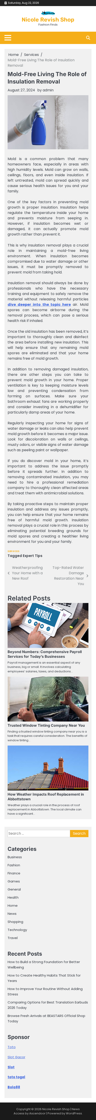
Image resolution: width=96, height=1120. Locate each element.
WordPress (74, 1113)
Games (14, 881)
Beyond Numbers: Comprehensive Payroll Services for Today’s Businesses (45, 654)
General (14, 889)
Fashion (14, 865)
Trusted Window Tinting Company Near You (46, 725)
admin (48, 90)
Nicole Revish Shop (48, 19)
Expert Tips (32, 555)
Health (13, 897)
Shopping (15, 921)
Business (15, 857)
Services (13, 551)
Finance (14, 873)
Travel (13, 937)
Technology (17, 929)
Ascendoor (37, 1113)
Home (13, 905)
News (12, 913)
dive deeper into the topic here (39, 304)
